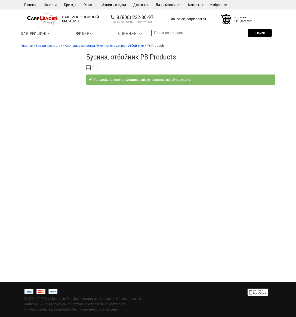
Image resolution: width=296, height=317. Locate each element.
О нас (87, 5)
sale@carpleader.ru (191, 19)
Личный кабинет (168, 5)
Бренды (70, 5)
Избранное (218, 5)
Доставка (140, 5)
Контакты (195, 5)
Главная (30, 5)
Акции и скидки (114, 5)
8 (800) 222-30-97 (135, 17)
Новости (50, 5)
